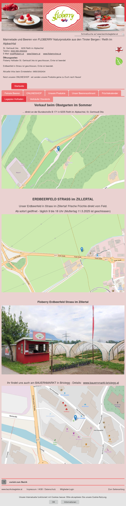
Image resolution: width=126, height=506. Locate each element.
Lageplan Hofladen (14, 99)
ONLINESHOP (34, 93)
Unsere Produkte (56, 93)
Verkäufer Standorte (40, 99)
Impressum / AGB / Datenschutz (41, 489)
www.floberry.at (33, 53)
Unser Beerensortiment (83, 93)
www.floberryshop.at (52, 53)
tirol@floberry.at (17, 53)
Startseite (19, 85)
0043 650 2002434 (19, 50)
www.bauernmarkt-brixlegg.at (101, 383)
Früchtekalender (110, 93)
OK (53, 501)
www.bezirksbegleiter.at (12, 489)
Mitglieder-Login (67, 489)
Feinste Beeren (12, 93)
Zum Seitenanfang (116, 489)
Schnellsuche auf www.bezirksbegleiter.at (99, 34)
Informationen (70, 501)
